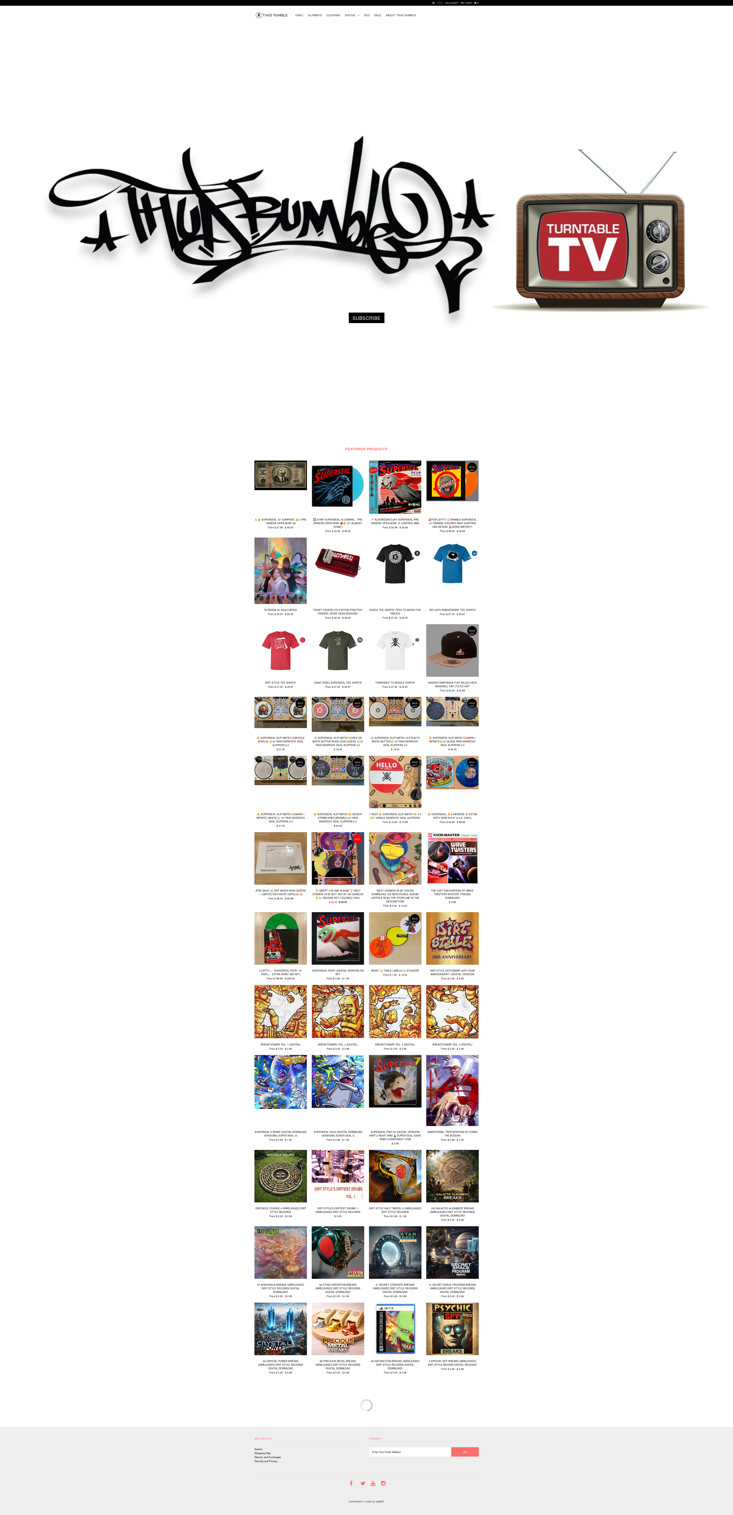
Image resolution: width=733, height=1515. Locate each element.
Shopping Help (262, 1453)
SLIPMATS (315, 15)
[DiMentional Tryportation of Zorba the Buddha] (452, 1125)
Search (258, 1449)
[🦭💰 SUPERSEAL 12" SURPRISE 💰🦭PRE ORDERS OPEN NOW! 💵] (280, 489)
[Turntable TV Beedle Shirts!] (395, 675)
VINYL (299, 15)
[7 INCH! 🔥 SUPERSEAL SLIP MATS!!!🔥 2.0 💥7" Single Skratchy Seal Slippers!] (395, 807)
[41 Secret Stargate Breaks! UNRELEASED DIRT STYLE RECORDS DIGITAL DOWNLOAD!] (395, 1278)
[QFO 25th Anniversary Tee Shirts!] (452, 589)
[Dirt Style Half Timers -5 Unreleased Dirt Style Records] (395, 1201)
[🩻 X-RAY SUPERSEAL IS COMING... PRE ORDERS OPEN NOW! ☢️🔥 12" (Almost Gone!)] (338, 512)
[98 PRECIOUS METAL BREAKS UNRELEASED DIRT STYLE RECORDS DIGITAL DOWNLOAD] (338, 1354)
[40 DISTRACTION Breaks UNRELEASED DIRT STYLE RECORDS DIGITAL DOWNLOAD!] (395, 1354)
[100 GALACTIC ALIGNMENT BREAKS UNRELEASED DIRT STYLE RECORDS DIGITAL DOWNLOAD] (452, 1201)
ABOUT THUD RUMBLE (401, 15)
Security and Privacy (266, 1461)
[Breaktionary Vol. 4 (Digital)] (452, 1037)
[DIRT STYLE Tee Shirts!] (280, 675)
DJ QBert (378, 1501)
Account (451, 2)
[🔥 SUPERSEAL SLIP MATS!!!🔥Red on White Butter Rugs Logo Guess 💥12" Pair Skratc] (338, 731)
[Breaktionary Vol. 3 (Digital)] (395, 1037)
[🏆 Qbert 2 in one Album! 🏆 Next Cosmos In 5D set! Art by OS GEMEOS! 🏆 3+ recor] (338, 883)
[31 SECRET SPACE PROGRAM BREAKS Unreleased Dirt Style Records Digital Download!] (452, 1278)
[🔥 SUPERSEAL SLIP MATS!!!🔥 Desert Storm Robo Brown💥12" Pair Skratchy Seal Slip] (338, 784)
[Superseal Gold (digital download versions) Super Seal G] (338, 1107)
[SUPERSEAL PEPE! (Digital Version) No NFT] (338, 963)
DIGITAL (350, 15)
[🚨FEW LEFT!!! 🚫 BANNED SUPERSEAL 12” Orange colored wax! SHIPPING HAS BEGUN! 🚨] (452, 500)
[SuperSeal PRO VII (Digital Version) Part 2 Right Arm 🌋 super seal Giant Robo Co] (395, 1106)
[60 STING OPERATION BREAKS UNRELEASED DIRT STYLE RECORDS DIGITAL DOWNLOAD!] (338, 1278)
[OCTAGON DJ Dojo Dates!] (280, 603)
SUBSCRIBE (367, 317)
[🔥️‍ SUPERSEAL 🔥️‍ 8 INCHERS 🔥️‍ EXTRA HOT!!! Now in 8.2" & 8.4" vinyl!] (452, 788)
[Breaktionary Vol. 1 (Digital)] (280, 1037)
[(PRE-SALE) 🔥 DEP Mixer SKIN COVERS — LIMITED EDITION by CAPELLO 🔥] (280, 883)
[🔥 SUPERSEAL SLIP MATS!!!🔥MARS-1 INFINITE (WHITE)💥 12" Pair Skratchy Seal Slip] (280, 784)
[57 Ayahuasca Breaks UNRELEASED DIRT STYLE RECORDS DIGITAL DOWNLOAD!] (280, 1278)
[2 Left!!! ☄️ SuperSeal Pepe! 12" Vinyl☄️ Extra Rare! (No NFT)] (280, 963)
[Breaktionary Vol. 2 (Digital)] (338, 1037)
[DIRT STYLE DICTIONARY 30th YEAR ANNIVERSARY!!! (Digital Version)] (452, 963)
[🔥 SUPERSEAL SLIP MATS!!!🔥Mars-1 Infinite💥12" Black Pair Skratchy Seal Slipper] (452, 725)
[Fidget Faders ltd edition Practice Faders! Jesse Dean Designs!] (338, 589)
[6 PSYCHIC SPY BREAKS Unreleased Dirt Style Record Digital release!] (452, 1354)
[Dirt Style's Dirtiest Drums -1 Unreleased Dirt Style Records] (338, 1201)
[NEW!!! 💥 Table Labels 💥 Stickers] (395, 963)
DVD (367, 15)
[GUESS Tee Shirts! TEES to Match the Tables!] (395, 589)
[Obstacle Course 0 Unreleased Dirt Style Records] (280, 1201)
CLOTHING (333, 15)
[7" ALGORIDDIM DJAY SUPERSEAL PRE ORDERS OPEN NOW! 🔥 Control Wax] (395, 512)
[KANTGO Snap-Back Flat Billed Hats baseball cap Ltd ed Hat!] (452, 675)
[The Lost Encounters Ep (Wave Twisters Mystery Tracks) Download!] (452, 883)
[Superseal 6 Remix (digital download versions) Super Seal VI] (280, 1108)
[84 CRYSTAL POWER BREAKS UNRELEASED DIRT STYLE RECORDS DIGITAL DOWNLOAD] (280, 1354)
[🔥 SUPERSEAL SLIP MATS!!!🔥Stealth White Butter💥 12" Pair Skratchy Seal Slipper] (395, 725)
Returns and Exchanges (267, 1457)
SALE (377, 15)
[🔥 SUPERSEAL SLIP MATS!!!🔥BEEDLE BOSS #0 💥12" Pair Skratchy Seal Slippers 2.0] (280, 727)
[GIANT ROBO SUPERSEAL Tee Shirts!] (338, 675)
